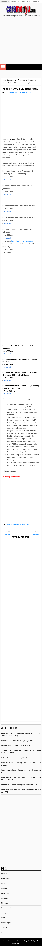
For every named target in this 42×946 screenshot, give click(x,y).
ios (2, 932)
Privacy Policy (25, 2)
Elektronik (4, 898)
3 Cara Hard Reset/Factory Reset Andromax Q (19, 758)
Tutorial (4, 927)
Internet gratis (6, 908)
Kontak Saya (15, 2)
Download (7, 180)
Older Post (36, 534)
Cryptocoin (5, 893)
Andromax (17, 524)
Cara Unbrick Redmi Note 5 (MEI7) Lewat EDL (19, 741)
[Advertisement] (21, 43)
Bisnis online (5, 878)
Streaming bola (6, 923)
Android (9, 524)
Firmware (25, 524)
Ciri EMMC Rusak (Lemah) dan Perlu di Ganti (19, 785)
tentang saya (5, 2)
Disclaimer (35, 2)
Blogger (4, 888)
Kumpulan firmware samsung (22, 241)
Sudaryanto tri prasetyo (19, 92)
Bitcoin (3, 883)
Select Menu (3, 67)
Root (3, 918)
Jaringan (4, 913)
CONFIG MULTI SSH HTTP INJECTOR (15, 745)
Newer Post (6, 534)
